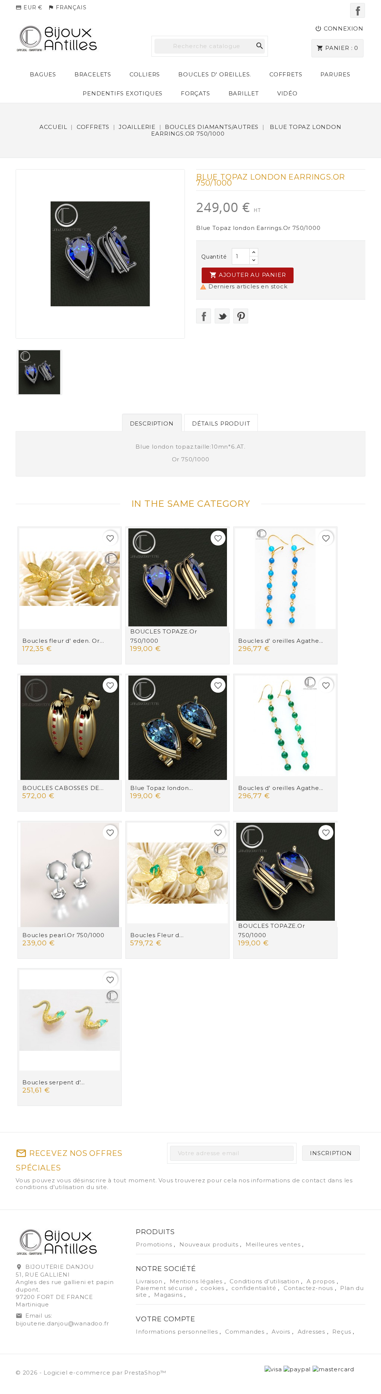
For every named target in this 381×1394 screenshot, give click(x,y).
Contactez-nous (309, 1288)
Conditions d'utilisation (265, 1281)
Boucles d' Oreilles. (214, 74)
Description (152, 423)
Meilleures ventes (274, 1244)
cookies (213, 1288)
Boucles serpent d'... (53, 1082)
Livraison (150, 1281)
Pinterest (241, 316)
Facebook (357, 10)
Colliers (144, 74)
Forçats (195, 93)
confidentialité (254, 1288)
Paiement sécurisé (165, 1288)
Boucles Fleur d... (156, 935)
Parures (335, 74)
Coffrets (285, 74)
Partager (203, 316)
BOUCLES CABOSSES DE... (63, 787)
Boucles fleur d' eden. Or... (63, 640)
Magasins (169, 1294)
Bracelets (92, 74)
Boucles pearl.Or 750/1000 (63, 935)
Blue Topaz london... (161, 787)
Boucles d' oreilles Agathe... (280, 640)
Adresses (312, 1331)
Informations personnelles (178, 1331)
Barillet (243, 93)
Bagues (43, 74)
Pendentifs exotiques (123, 93)
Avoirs (282, 1331)
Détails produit (221, 423)
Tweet (222, 316)
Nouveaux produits (209, 1244)
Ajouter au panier (247, 275)
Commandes (245, 1331)
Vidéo (287, 93)
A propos (322, 1281)
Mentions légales (197, 1281)
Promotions (155, 1244)
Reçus (342, 1331)
